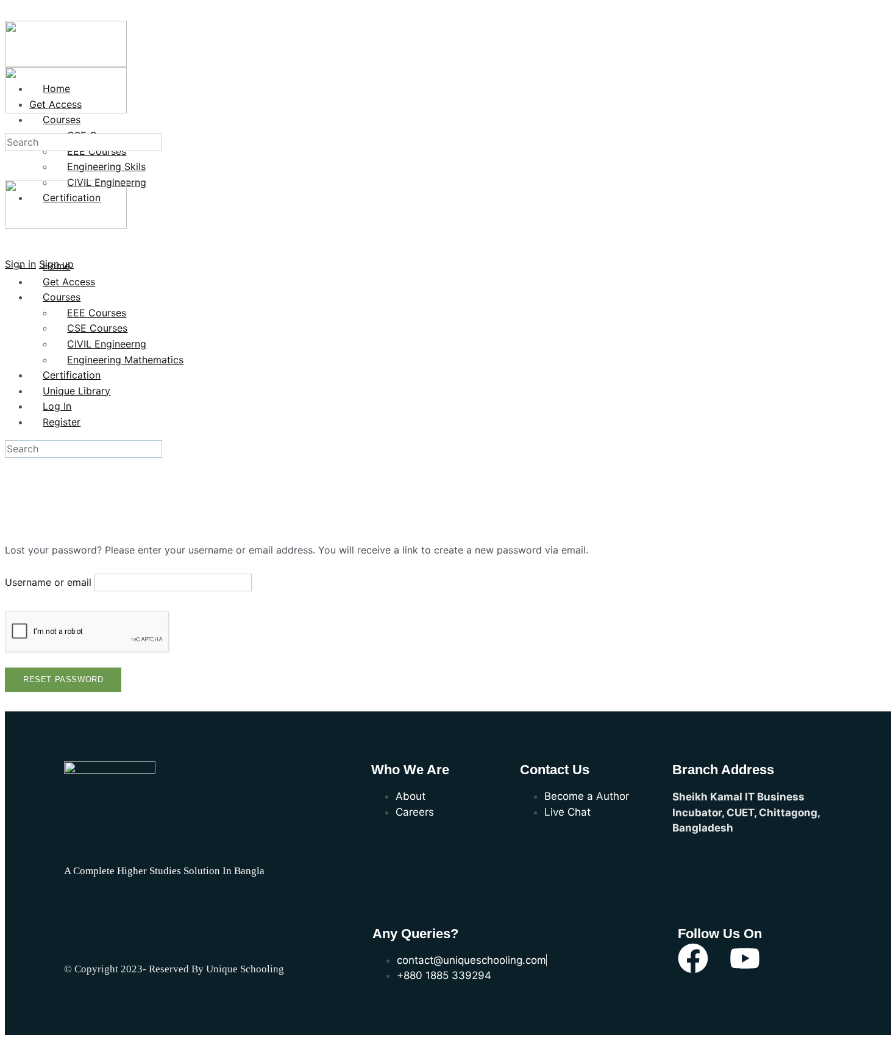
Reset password (63, 679)
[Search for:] (83, 142)
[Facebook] (693, 958)
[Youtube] (745, 958)
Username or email (48, 582)
